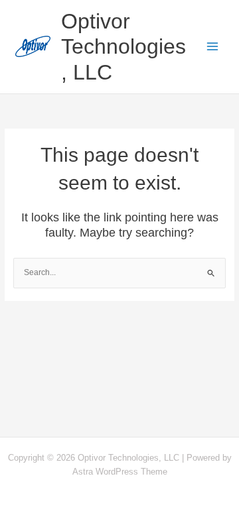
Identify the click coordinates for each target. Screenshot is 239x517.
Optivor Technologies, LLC (123, 46)
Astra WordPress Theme (119, 472)
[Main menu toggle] (213, 47)
